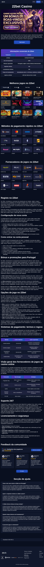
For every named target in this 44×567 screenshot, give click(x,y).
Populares (5, 87)
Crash (26, 87)
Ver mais (22, 471)
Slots (37, 87)
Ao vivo (15, 87)
